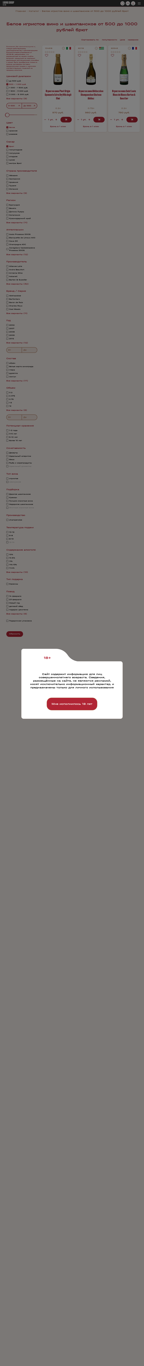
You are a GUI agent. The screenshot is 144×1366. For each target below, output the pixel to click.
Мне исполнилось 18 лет (72, 704)
